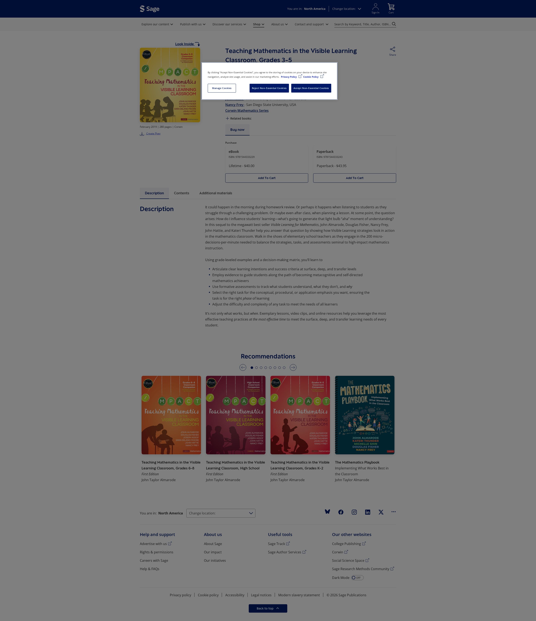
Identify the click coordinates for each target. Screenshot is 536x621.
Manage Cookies (222, 88)
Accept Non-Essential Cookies (311, 88)
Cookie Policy (311, 76)
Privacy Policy (289, 76)
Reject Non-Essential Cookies (269, 88)
